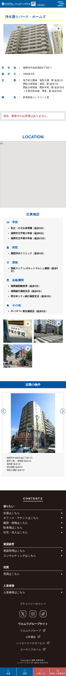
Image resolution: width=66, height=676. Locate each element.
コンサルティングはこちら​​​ (19, 555)
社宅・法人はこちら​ (15, 532)
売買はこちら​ (11, 573)
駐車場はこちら (12, 527)
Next (62, 411)
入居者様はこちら (14, 592)
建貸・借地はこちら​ (15, 522)
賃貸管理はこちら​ (14, 550)
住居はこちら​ (11, 513)
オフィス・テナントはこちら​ (21, 517)
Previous (3, 411)
